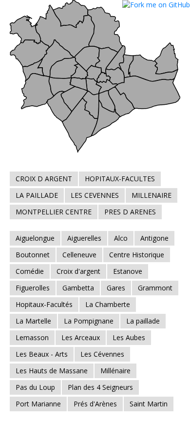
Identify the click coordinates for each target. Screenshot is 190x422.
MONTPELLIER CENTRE (54, 211)
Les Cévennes (102, 354)
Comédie (30, 271)
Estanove (127, 271)
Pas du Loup (35, 387)
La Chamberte (107, 304)
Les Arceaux (80, 337)
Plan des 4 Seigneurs (100, 387)
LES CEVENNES (95, 195)
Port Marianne (38, 403)
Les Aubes (129, 337)
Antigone (154, 238)
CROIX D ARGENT (44, 178)
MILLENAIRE (151, 195)
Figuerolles (33, 287)
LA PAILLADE (37, 195)
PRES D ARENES (130, 211)
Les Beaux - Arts (42, 354)
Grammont (155, 287)
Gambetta (78, 287)
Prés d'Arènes (95, 403)
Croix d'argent (78, 271)
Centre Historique (136, 254)
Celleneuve (79, 254)
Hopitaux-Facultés (44, 304)
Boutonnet (33, 254)
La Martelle (33, 321)
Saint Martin (149, 403)
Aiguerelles (84, 238)
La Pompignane (89, 321)
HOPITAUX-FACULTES (120, 178)
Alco (121, 238)
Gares (116, 287)
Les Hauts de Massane (52, 370)
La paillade (143, 321)
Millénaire (115, 370)
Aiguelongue (35, 238)
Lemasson (32, 337)
